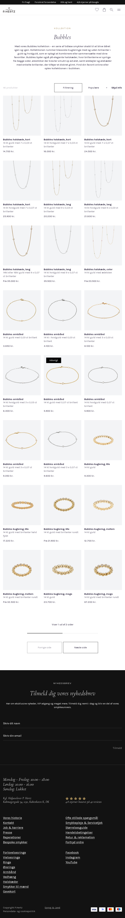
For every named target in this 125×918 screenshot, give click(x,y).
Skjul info (116, 87)
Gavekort (9, 891)
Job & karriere (13, 827)
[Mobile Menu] (119, 10)
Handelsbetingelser (79, 832)
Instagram (73, 857)
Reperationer (12, 837)
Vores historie (12, 818)
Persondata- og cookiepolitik (19, 911)
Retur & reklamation (80, 837)
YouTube (71, 862)
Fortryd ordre (75, 842)
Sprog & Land (52, 907)
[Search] (112, 10)
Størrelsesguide (77, 827)
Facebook (72, 852)
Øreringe (9, 867)
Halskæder (10, 881)
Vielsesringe (11, 857)
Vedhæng (9, 877)
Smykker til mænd (16, 886)
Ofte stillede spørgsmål (82, 818)
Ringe (7, 862)
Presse (7, 832)
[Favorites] (97, 10)
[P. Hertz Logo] (9, 10)
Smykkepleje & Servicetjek (84, 822)
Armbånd (9, 872)
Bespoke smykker (15, 842)
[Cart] (104, 10)
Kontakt (8, 822)
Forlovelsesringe (14, 852)
